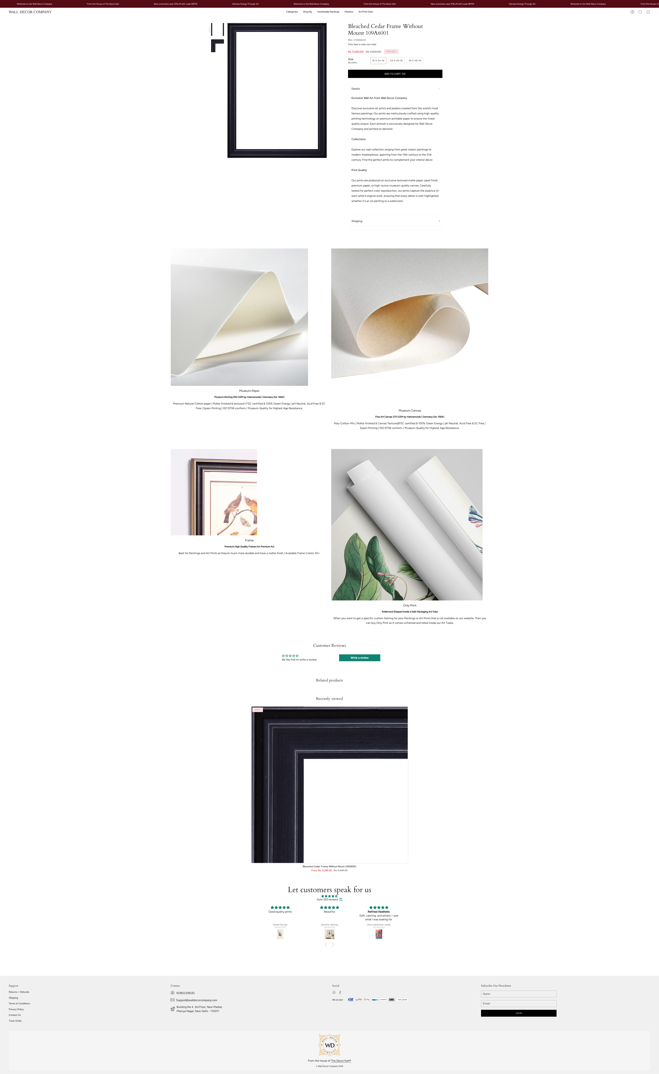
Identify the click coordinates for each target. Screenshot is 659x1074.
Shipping (356, 221)
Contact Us (15, 1015)
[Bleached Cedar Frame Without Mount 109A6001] (329, 785)
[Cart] (648, 12)
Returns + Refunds (19, 992)
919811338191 (185, 993)
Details (355, 88)
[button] (292, 12)
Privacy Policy (16, 1009)
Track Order (15, 1020)
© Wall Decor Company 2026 (329, 1066)
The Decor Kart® (341, 1060)
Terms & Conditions (19, 1003)
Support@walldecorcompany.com (196, 1000)
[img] (329, 896)
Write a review (360, 657)
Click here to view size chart (362, 44)
